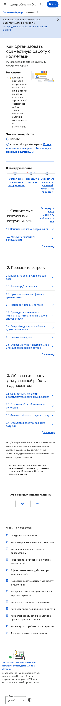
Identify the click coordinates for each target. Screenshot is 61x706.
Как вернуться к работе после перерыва (32, 626)
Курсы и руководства (19, 527)
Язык (11, 696)
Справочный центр (13, 12)
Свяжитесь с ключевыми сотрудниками (16, 182)
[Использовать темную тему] (29, 700)
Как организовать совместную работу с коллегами (32, 583)
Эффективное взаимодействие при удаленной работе (30, 572)
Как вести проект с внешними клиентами (33, 609)
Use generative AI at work (24, 535)
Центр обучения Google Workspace (24, 4)
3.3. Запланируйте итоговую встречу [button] (27, 415)
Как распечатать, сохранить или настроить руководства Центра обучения (19, 665)
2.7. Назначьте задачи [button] (19, 337)
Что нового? (32, 12)
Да (22, 503)
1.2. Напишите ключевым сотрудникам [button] (20, 238)
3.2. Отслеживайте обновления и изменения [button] (25, 406)
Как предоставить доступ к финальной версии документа (32, 593)
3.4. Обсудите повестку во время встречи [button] (25, 424)
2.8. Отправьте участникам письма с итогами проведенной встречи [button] (27, 346)
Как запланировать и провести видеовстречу (27, 551)
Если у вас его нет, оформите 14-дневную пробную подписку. (28, 148)
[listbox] (15, 700)
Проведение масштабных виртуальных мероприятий (31, 561)
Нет (37, 503)
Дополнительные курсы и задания (29, 633)
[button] (5, 4)
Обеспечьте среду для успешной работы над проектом (47, 185)
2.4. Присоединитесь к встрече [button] (24, 305)
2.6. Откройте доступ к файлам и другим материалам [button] (25, 328)
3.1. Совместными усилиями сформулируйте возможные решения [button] (27, 395)
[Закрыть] (58, 20)
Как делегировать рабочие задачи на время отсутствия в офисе (31, 617)
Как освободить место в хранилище (30, 602)
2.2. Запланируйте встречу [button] (21, 286)
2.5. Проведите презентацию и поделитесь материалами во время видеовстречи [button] (27, 315)
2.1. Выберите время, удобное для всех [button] (26, 277)
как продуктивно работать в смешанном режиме (25, 28)
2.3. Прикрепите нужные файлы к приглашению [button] (25, 296)
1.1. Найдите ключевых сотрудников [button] (27, 229)
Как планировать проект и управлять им (32, 542)
